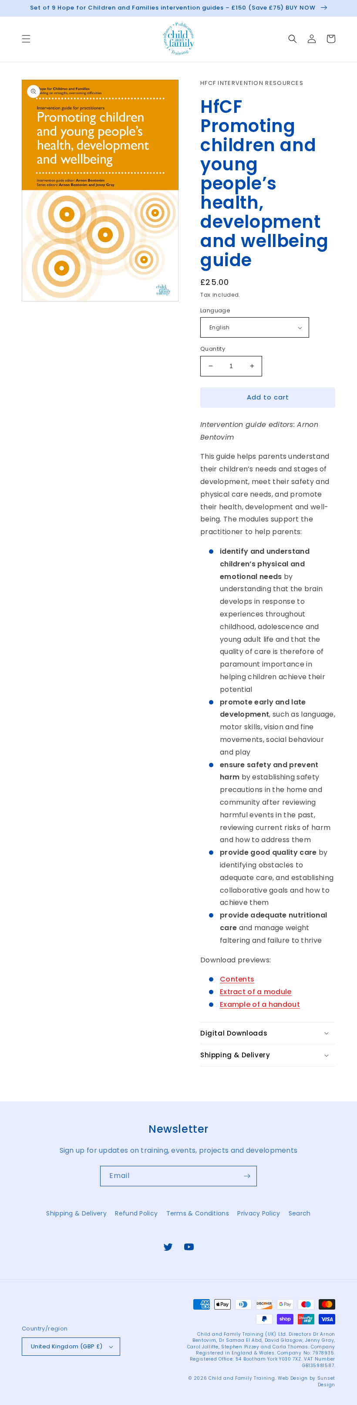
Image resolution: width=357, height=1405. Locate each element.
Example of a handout (260, 1004)
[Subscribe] (246, 1176)
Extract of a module (256, 992)
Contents (237, 979)
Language (215, 310)
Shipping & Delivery (76, 1213)
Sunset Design (326, 1381)
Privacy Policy (258, 1213)
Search (300, 1213)
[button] (26, 38)
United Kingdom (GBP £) (67, 1346)
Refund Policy (136, 1213)
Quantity (212, 349)
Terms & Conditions (197, 1213)
